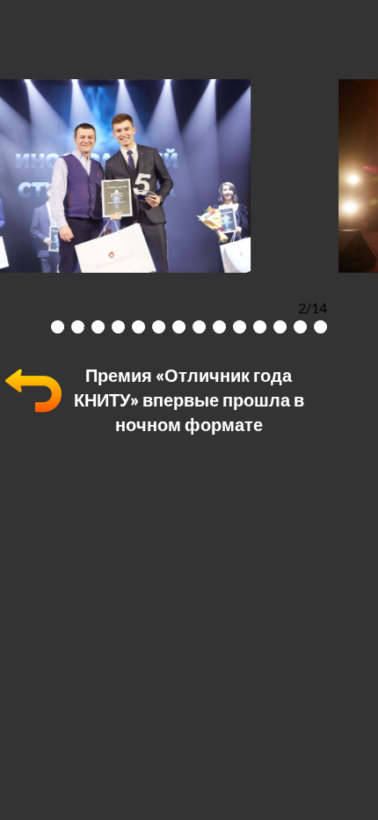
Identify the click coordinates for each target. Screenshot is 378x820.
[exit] (33, 413)
